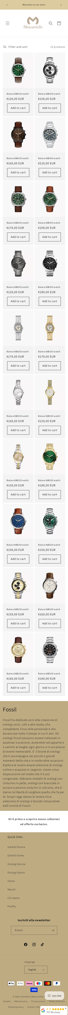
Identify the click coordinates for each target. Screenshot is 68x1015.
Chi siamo (13, 898)
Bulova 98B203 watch (18, 93)
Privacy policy (38, 1001)
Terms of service (57, 1001)
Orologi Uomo (16, 872)
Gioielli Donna (16, 847)
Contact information (37, 1007)
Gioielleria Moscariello (32, 996)
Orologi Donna (17, 864)
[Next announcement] (61, 5)
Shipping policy (16, 1007)
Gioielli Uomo (16, 855)
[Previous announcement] (7, 5)
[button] (7, 23)
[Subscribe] (53, 930)
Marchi (12, 889)
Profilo (12, 906)
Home (11, 881)
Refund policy (21, 1001)
